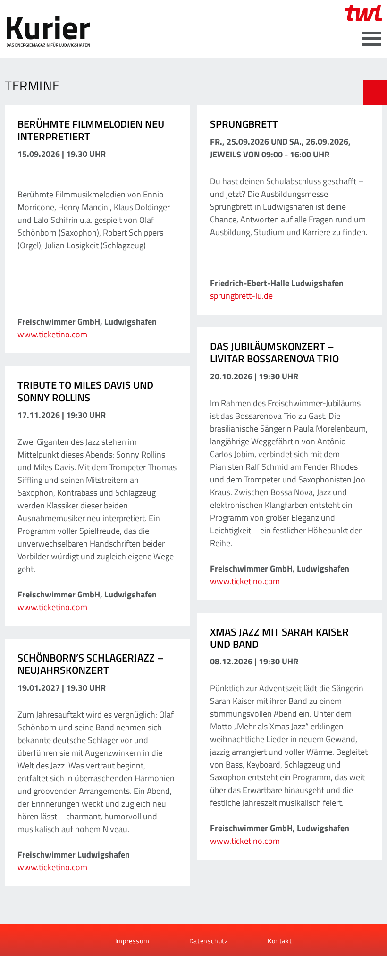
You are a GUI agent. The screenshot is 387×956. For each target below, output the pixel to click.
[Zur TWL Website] (363, 13)
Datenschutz (208, 941)
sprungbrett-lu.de (241, 295)
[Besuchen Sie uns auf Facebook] (15, 940)
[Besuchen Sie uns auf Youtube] (31, 940)
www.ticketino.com (52, 334)
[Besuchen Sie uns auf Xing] (46, 940)
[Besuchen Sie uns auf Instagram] (62, 940)
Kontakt (280, 941)
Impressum (132, 941)
